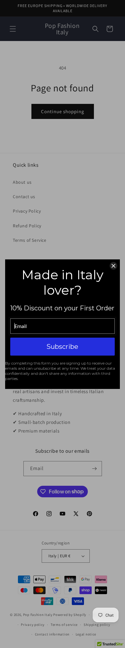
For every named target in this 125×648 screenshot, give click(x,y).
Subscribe (62, 346)
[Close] (113, 266)
